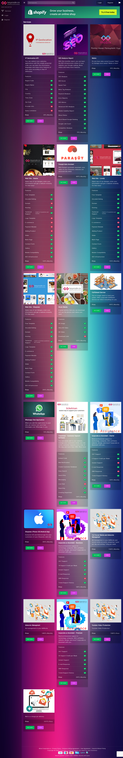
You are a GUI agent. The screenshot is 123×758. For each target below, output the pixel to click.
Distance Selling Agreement (70, 748)
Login (100, 3)
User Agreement (85, 748)
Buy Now (30, 121)
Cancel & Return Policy (99, 748)
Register (7, 20)
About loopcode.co (45, 748)
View (40, 121)
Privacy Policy (56, 748)
